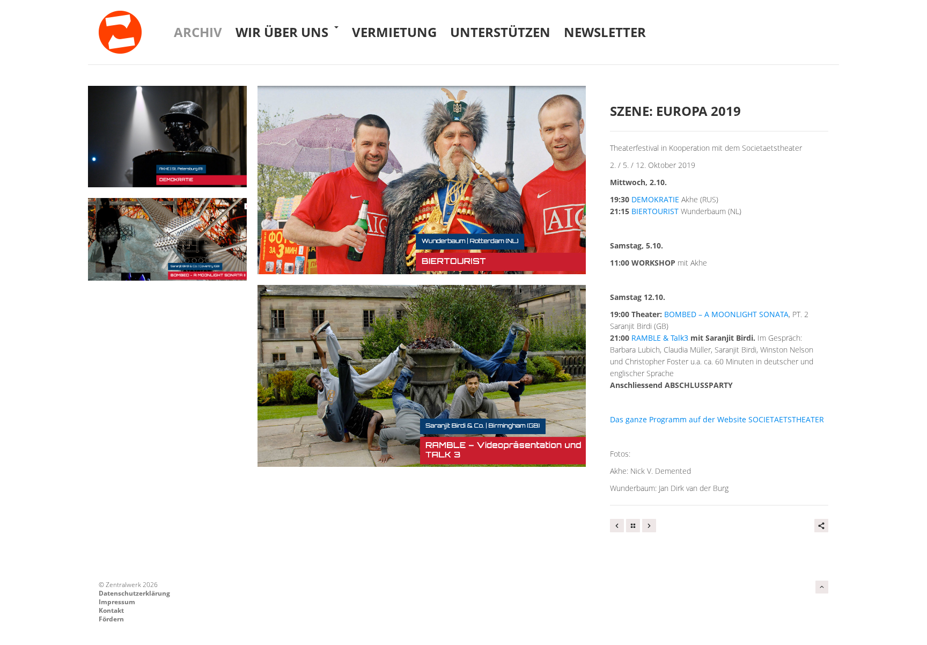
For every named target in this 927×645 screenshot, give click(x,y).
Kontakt (111, 610)
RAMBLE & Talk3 (659, 338)
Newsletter (605, 32)
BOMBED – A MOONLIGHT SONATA (726, 314)
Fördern (111, 619)
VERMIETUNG (394, 32)
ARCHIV (198, 32)
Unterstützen (500, 32)
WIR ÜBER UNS (284, 32)
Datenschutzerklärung (134, 593)
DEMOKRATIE (655, 199)
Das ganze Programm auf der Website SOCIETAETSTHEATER (717, 419)
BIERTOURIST (655, 211)
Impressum (117, 601)
